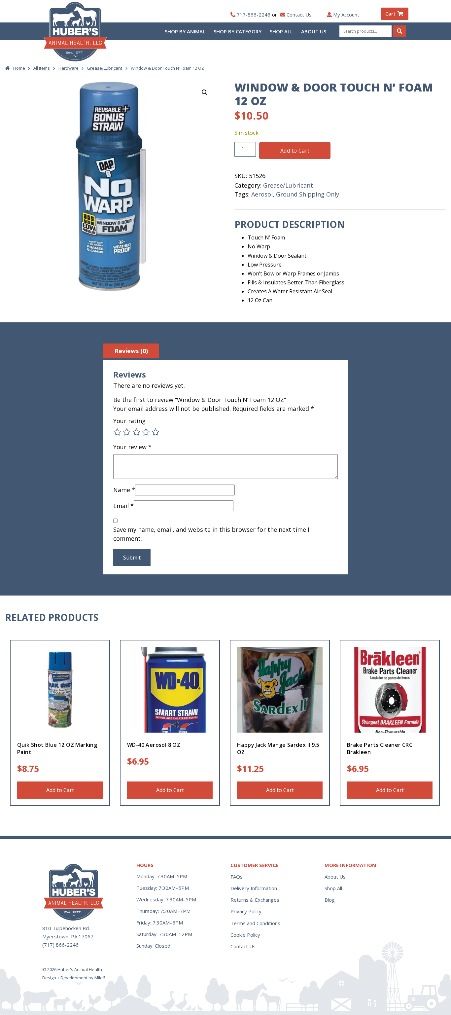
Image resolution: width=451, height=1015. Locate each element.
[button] (205, 92)
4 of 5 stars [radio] (146, 432)
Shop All (281, 31)
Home (19, 68)
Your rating (129, 421)
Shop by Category (237, 31)
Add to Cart (294, 150)
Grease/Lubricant (104, 68)
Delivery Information (253, 888)
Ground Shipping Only (307, 194)
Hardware (68, 68)
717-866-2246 (253, 14)
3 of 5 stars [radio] (136, 432)
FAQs (236, 876)
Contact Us (299, 14)
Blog (330, 899)
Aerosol (262, 194)
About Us (313, 31)
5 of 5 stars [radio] (155, 432)
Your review (132, 447)
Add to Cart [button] (60, 790)
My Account (346, 14)
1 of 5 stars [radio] (117, 432)
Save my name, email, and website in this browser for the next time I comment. (211, 534)
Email (123, 506)
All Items (41, 68)
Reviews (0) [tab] (131, 351)
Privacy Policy (245, 911)
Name (124, 490)
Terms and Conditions (255, 923)
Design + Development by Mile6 (73, 978)
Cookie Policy (245, 934)
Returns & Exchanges (254, 899)
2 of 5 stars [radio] (127, 432)
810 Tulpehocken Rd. (66, 928)
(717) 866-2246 (60, 944)
